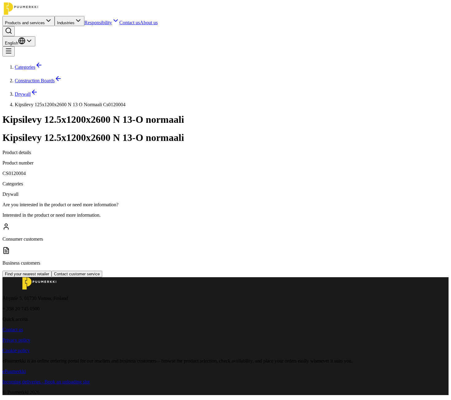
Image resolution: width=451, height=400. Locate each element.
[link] (232, 104)
